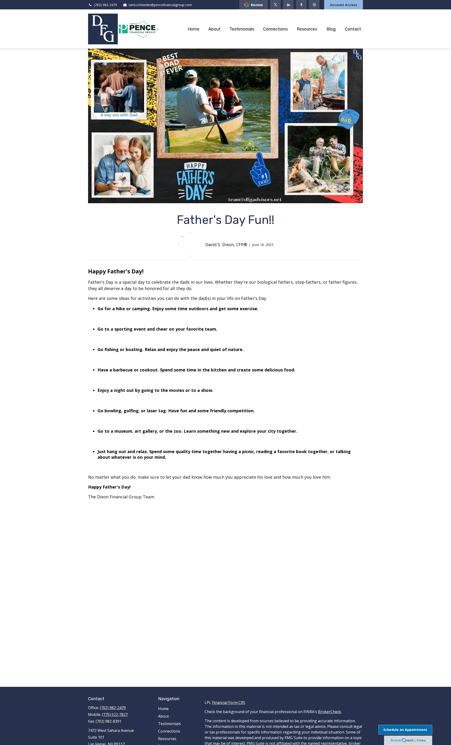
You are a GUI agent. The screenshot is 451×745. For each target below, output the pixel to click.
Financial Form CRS (228, 702)
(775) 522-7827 (115, 714)
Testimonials (169, 723)
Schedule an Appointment (405, 729)
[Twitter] (275, 4)
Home (163, 708)
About (163, 716)
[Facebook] (301, 4)
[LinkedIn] (288, 4)
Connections (169, 731)
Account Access (343, 5)
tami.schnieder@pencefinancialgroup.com (160, 5)
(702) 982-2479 (105, 5)
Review (257, 5)
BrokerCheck (329, 711)
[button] (193, 29)
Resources (167, 738)
